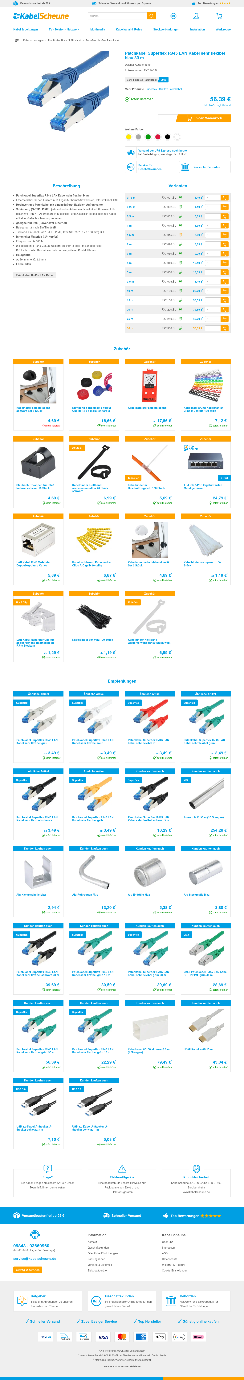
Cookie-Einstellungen (175, 1270)
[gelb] (128, 137)
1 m (129, 225)
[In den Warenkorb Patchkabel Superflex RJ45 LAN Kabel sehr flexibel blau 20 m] (225, 309)
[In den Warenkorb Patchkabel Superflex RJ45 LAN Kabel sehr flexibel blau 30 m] (225, 328)
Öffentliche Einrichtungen (103, 1253)
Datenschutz (169, 1259)
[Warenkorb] (219, 16)
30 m (130, 328)
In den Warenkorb (208, 118)
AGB (165, 1253)
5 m (129, 272)
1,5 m (130, 235)
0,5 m (130, 216)
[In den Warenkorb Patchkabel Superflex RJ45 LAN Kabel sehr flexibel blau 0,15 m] (225, 197)
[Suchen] (151, 15)
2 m (129, 244)
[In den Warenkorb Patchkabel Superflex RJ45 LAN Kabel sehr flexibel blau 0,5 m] (225, 216)
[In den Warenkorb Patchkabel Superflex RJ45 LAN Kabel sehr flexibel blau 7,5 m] (225, 281)
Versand (226, 105)
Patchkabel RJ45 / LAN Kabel (35, 275)
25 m (130, 319)
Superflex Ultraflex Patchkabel (164, 89)
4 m (129, 263)
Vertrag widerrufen (28, 1270)
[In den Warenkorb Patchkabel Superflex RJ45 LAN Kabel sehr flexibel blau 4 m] (225, 263)
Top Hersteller (149, 1321)
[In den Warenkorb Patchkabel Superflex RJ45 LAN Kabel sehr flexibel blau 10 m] (225, 291)
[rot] (158, 137)
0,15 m (131, 197)
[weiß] (177, 137)
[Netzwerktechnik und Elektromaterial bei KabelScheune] (41, 15)
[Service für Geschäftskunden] (173, 16)
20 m (130, 309)
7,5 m (130, 281)
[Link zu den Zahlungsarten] (122, 1338)
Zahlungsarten (96, 1259)
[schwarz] (167, 137)
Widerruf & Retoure (173, 1265)
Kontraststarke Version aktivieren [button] (122, 1366)
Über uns (167, 1242)
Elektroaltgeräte (97, 1270)
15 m (130, 300)
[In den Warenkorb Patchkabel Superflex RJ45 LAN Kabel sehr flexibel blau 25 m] (225, 319)
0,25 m (131, 207)
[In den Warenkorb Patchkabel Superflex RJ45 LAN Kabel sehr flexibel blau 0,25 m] (225, 207)
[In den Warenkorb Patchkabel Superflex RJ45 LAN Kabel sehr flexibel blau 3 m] (225, 253)
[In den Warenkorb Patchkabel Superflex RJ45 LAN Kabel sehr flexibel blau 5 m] (225, 272)
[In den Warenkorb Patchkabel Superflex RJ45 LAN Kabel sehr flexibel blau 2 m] (225, 244)
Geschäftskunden (98, 1247)
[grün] (148, 137)
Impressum (169, 1247)
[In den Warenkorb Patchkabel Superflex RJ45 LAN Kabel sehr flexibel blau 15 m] (225, 300)
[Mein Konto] (196, 16)
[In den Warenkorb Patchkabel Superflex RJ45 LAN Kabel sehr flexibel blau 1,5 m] (225, 235)
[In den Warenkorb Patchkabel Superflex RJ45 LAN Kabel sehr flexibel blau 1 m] (225, 225)
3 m (129, 253)
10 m (130, 291)
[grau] (138, 137)
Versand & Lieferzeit (100, 1265)
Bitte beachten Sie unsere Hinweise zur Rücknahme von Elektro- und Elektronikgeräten (122, 1187)
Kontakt (92, 1242)
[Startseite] (17, 40)
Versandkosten (137, 1350)
